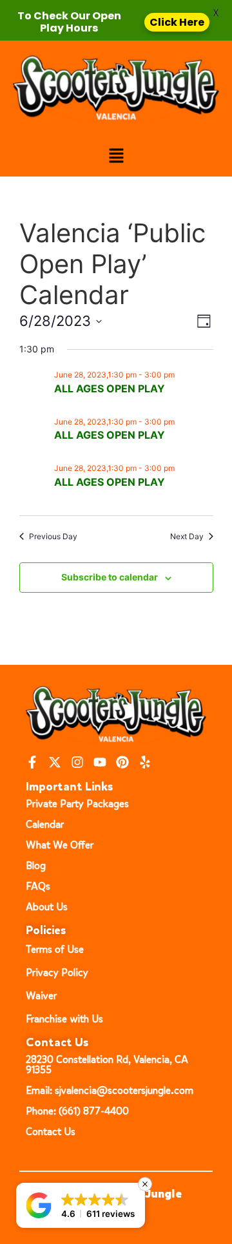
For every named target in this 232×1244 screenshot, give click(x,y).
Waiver (41, 995)
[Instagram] (77, 762)
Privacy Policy (57, 972)
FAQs (38, 886)
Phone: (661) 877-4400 (77, 1111)
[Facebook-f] (32, 762)
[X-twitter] (54, 762)
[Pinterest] (122, 762)
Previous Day (53, 536)
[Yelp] (145, 762)
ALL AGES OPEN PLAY (109, 388)
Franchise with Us (64, 1019)
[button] (116, 156)
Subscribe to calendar (109, 576)
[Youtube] (99, 762)
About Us (47, 907)
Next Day (187, 536)
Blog (36, 865)
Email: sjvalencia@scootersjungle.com (109, 1090)
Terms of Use (55, 949)
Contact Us (50, 1131)
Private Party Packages (77, 803)
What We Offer (59, 845)
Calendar (45, 824)
